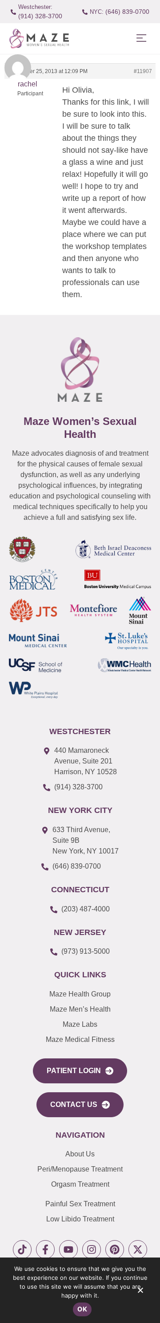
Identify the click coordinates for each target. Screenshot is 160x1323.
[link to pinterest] (114, 1249)
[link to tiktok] (22, 1249)
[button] (141, 38)
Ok (82, 1309)
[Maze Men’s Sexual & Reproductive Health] (80, 369)
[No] (140, 1292)
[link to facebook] (45, 1249)
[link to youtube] (68, 1249)
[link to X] (137, 1249)
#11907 (143, 71)
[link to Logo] (39, 39)
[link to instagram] (91, 1249)
